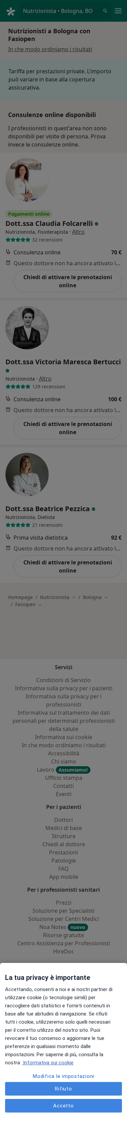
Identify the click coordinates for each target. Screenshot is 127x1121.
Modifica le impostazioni (63, 1076)
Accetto (63, 1106)
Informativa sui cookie (47, 1063)
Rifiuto (63, 1089)
